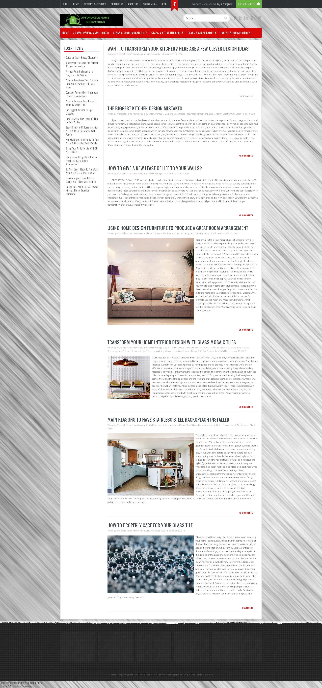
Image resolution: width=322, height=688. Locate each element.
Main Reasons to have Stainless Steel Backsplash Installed (168, 419)
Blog (164, 4)
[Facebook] (234, 18)
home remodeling (156, 351)
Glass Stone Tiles (233, 347)
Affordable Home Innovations (130, 54)
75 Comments (246, 329)
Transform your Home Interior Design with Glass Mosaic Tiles (81, 179)
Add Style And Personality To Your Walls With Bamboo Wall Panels (82, 141)
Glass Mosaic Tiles (216, 347)
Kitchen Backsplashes (209, 351)
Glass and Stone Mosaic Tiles (177, 113)
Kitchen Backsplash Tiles (176, 674)
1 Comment (247, 607)
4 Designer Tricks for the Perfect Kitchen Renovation (82, 64)
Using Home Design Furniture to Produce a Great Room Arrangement (81, 160)
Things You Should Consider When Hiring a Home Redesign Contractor (82, 190)
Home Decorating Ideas (156, 54)
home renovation (174, 351)
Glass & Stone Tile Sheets (167, 33)
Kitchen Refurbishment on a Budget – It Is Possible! (79, 73)
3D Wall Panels (171, 347)
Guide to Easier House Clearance (82, 57)
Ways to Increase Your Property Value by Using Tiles (81, 102)
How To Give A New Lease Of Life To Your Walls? (155, 168)
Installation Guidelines (235, 33)
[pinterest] (260, 18)
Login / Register (225, 4)
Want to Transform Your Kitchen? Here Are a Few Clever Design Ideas (82, 83)
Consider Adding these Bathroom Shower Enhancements (82, 94)
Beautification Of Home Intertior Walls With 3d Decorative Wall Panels (82, 131)
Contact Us (117, 4)
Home (66, 4)
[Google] (253, 18)
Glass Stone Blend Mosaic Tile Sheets (149, 674)
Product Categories (95, 4)
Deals (76, 4)
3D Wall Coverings (154, 113)
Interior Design (222, 113)
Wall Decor (236, 113)
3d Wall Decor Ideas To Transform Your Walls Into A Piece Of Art (82, 171)
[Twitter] (240, 18)
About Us (133, 4)
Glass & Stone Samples (202, 33)
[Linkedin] (246, 18)
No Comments (246, 155)
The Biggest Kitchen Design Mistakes (145, 108)
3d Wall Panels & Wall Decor (91, 33)
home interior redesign (135, 351)
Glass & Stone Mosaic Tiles (130, 33)
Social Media (150, 4)
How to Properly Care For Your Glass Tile (150, 525)
